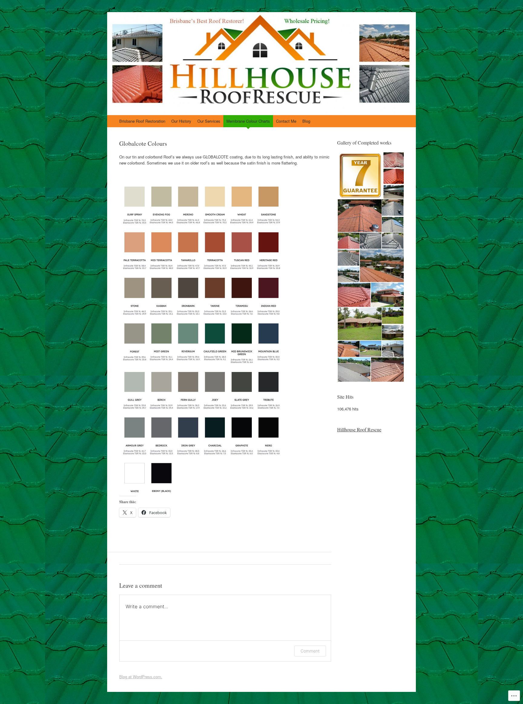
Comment (310, 650)
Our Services (208, 121)
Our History (181, 121)
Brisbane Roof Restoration (142, 121)
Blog (306, 121)
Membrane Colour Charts (248, 121)
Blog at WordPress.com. (140, 676)
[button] (360, 176)
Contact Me (286, 121)
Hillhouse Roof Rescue (359, 429)
